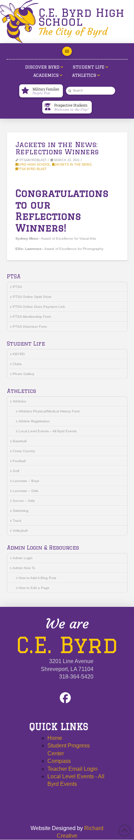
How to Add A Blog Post (37, 578)
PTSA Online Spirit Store (32, 297)
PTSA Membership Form (32, 317)
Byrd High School (34, 164)
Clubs (17, 364)
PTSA (17, 287)
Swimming (21, 511)
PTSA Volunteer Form (30, 326)
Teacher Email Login (72, 769)
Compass (59, 761)
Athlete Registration (34, 421)
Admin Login (23, 558)
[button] (67, 51)
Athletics (19, 401)
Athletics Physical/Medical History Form (49, 411)
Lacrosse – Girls (25, 491)
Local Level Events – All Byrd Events (48, 431)
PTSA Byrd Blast (32, 169)
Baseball (19, 441)
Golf (16, 471)
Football (19, 461)
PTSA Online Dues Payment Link (39, 307)
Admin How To (24, 568)
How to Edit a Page (34, 588)
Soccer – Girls (24, 501)
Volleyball (20, 530)
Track (17, 521)
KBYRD (19, 354)
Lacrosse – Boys (26, 481)
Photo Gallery (23, 374)
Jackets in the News (72, 164)
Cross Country (24, 451)
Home (54, 738)
